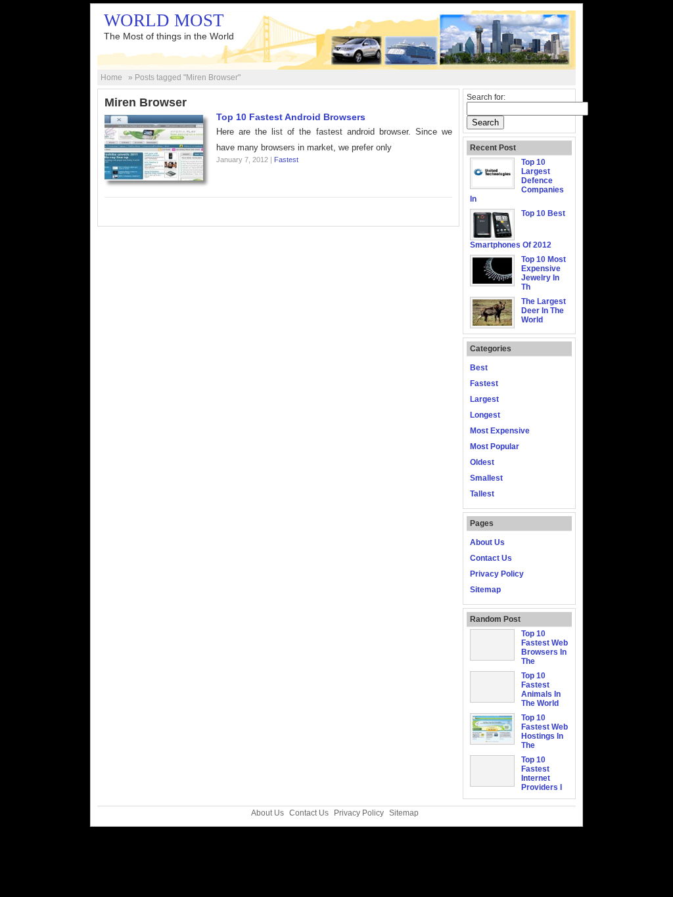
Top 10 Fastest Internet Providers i (541, 773)
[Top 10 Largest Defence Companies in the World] (492, 183)
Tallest (482, 493)
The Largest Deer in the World (543, 310)
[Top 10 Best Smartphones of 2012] (492, 235)
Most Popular (494, 446)
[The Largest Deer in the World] (492, 323)
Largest (484, 399)
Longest (485, 415)
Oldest (482, 462)
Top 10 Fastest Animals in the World (541, 689)
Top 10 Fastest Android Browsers (290, 117)
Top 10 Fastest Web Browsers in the (544, 647)
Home (111, 77)
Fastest (286, 160)
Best (479, 367)
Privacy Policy (497, 574)
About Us (487, 542)
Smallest (486, 478)
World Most (164, 20)
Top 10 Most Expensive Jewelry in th (543, 273)
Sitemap (485, 589)
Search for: (486, 97)
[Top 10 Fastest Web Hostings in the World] (492, 739)
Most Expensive (500, 430)
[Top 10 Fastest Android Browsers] (153, 178)
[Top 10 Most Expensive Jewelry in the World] (492, 281)
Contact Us (491, 558)
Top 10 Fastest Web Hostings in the (544, 731)
